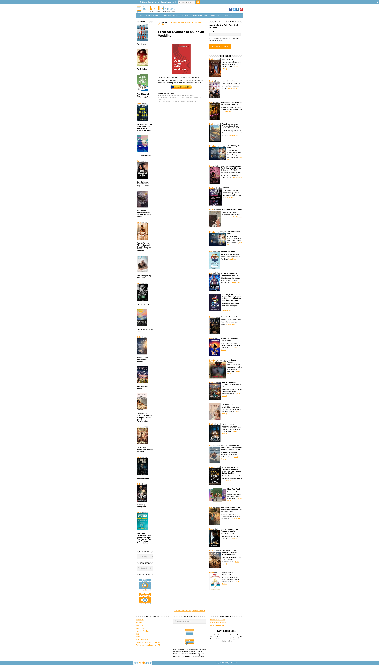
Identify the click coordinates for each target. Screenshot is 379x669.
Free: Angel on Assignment (227, 573)
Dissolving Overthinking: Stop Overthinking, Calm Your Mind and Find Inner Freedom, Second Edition (144, 538)
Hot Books (177, 96)
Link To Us (139, 625)
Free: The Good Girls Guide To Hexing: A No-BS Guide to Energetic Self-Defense (231, 168)
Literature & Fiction (188, 96)
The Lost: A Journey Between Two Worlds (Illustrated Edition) (229, 552)
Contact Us (227, 15)
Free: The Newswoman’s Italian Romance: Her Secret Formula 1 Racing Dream (231, 447)
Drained (226, 188)
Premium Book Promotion (218, 622)
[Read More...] (232, 88)
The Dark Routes (228, 424)
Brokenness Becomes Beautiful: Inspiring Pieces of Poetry (144, 213)
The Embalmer (142, 69)
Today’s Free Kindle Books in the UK (148, 645)
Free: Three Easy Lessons (232, 209)
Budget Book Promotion (217, 625)
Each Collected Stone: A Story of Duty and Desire (143, 184)
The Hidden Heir (143, 304)
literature (162, 99)
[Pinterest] (241, 9)
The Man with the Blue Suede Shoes (229, 339)
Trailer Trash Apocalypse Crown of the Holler (145, 449)
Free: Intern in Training (229, 81)
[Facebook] (230, 9)
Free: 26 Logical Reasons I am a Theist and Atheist (143, 96)
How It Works (140, 628)
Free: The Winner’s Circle (230, 317)
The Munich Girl (227, 404)
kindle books (197, 97)
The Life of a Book (228, 252)
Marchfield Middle (234, 489)
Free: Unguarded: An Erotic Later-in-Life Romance (231, 103)
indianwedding (187, 97)
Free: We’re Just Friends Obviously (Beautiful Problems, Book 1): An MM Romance (144, 247)
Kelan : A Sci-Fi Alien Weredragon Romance (229, 274)
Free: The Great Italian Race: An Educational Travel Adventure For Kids (231, 126)
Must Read (215, 15)
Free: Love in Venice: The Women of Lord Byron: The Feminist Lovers (231, 509)
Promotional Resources (217, 620)
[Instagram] (237, 9)
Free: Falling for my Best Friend (144, 276)
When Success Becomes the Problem (142, 359)
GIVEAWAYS (185, 15)
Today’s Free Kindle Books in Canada (148, 642)
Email (213, 31)
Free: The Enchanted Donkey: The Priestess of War (231, 384)
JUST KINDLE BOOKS (171, 9)
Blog (137, 634)
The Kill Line (141, 44)
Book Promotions (200, 15)
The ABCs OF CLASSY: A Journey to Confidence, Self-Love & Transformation (144, 417)
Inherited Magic (227, 59)
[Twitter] (234, 9)
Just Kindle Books (176, 40)
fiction (169, 97)
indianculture (177, 97)
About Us (139, 622)
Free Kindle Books (170, 15)
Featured (170, 96)
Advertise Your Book (142, 631)
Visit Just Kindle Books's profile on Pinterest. (189, 611)
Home (140, 15)
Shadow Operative (143, 478)
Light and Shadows (144, 155)
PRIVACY (139, 636)
